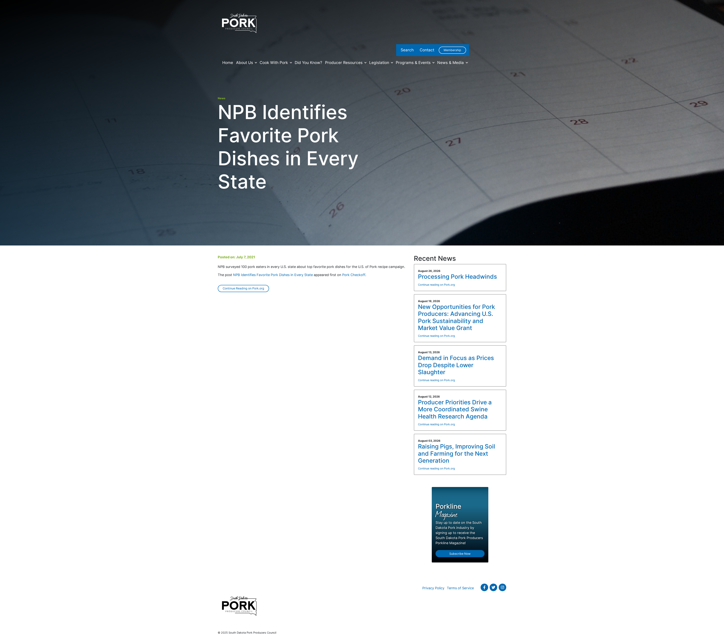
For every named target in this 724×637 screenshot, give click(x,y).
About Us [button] (245, 62)
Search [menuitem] (407, 50)
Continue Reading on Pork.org (243, 288)
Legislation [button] (379, 62)
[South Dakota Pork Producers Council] (239, 22)
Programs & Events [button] (414, 62)
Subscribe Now (460, 553)
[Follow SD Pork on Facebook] (484, 587)
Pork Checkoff (353, 275)
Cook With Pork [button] (274, 62)
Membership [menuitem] (452, 50)
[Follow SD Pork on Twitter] (493, 587)
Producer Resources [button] (344, 62)
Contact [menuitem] (427, 50)
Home (227, 62)
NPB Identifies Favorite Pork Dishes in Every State (273, 275)
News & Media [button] (451, 62)
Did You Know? (308, 62)
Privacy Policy (433, 588)
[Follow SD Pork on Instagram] (502, 587)
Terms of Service (460, 588)
